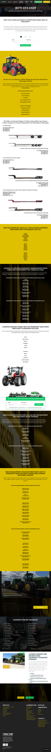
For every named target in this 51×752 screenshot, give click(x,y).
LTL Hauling (5, 709)
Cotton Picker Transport (32, 633)
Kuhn (25, 355)
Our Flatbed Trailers (7, 125)
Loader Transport (31, 636)
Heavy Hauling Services (8, 631)
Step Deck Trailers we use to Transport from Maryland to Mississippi (34, 148)
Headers (25, 248)
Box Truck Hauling (31, 630)
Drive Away (5, 711)
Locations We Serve (21, 2)
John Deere (25, 351)
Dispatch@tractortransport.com (43, 722)
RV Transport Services (8, 645)
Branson (25, 341)
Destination (28, 39)
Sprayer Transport (7, 630)
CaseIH (25, 345)
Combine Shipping (7, 623)
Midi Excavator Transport (32, 645)
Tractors (25, 233)
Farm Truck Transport (31, 626)
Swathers (25, 237)
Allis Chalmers (25, 339)
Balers (25, 258)
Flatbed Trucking (6, 708)
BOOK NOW (40, 607)
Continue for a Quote (25, 45)
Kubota (25, 353)
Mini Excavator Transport (8, 643)
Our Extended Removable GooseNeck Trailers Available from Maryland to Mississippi (20, 190)
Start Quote (46, 1)
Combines (25, 234)
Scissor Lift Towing (7, 636)
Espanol (4, 715)
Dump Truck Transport (8, 638)
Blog (27, 709)
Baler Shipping (30, 635)
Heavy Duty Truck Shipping (9, 641)
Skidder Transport (31, 643)
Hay (38, 712)
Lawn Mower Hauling (31, 625)
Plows (25, 243)
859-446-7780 (42, 721)
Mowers (25, 253)
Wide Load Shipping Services (33, 641)
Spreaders (25, 239)
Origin (13, 39)
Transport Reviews (34, 83)
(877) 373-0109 (39, 1)
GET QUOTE (38, 404)
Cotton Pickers (25, 235)
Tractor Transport (7, 625)
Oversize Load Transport (8, 633)
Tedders (25, 252)
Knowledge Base (29, 706)
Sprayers (25, 254)
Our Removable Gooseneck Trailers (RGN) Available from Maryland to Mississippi (31, 180)
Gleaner (25, 347)
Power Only (5, 710)
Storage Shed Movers (31, 640)
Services (9, 1)
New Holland (25, 361)
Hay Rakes (25, 249)
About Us (31, 2)
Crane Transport (7, 640)
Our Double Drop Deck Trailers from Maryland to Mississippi (36, 212)
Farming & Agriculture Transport (8, 706)
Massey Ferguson (25, 359)
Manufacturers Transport (32, 623)
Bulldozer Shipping (31, 631)
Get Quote (20, 697)
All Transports (40, 714)
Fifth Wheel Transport (8, 626)
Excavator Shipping (7, 628)
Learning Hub (26, 2)
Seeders (25, 246)
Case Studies (28, 708)
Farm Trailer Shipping (31, 628)
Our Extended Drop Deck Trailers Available (11, 157)
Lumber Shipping (7, 635)
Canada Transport (6, 714)
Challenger (25, 343)
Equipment (15, 1)
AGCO (25, 337)
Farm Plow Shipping (31, 638)
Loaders (25, 238)
